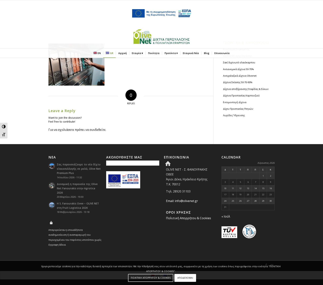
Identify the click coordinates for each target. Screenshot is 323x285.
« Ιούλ (226, 216)
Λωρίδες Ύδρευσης (234, 115)
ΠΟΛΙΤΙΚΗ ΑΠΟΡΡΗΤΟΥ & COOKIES (150, 277)
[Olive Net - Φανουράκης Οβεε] (161, 37)
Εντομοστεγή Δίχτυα (234, 102)
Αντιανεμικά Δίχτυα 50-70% (238, 69)
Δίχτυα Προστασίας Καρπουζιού (241, 95)
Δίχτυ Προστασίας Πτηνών (238, 108)
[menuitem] (97, 53)
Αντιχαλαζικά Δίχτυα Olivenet (239, 75)
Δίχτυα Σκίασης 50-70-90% (237, 82)
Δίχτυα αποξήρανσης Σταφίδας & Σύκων (245, 89)
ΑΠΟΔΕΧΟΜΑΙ (185, 277)
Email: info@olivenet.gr (182, 201)
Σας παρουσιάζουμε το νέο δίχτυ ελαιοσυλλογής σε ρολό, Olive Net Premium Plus (79, 169)
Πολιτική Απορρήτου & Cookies (188, 218)
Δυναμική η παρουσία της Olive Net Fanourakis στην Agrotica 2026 (77, 188)
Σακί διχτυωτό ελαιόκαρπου (239, 62)
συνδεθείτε (98, 130)
